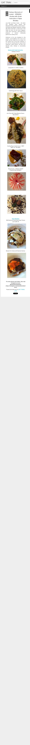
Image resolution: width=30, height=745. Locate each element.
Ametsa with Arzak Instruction (15, 50)
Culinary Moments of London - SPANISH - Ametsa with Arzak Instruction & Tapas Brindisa (15, 16)
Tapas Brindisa (15, 218)
